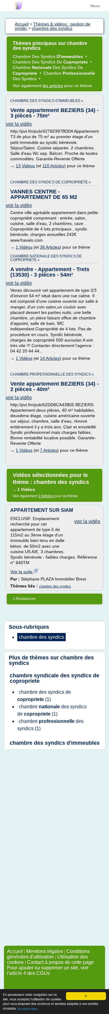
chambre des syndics (55, 586)
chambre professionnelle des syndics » (52, 374)
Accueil (15, 951)
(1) (44, 695)
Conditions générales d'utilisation (48, 954)
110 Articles (53, 165)
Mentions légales (44, 951)
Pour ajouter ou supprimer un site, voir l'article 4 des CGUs (47, 970)
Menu (95, 6)
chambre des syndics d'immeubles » (46, 101)
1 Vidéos (24, 247)
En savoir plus (27, 1008)
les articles (53, 85)
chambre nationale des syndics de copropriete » (46, 258)
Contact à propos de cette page (60, 962)
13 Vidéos (25, 165)
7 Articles (48, 450)
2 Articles (45, 496)
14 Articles (50, 358)
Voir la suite (22, 571)
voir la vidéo (19, 124)
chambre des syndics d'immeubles (55, 743)
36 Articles (50, 247)
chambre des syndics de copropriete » (50, 182)
